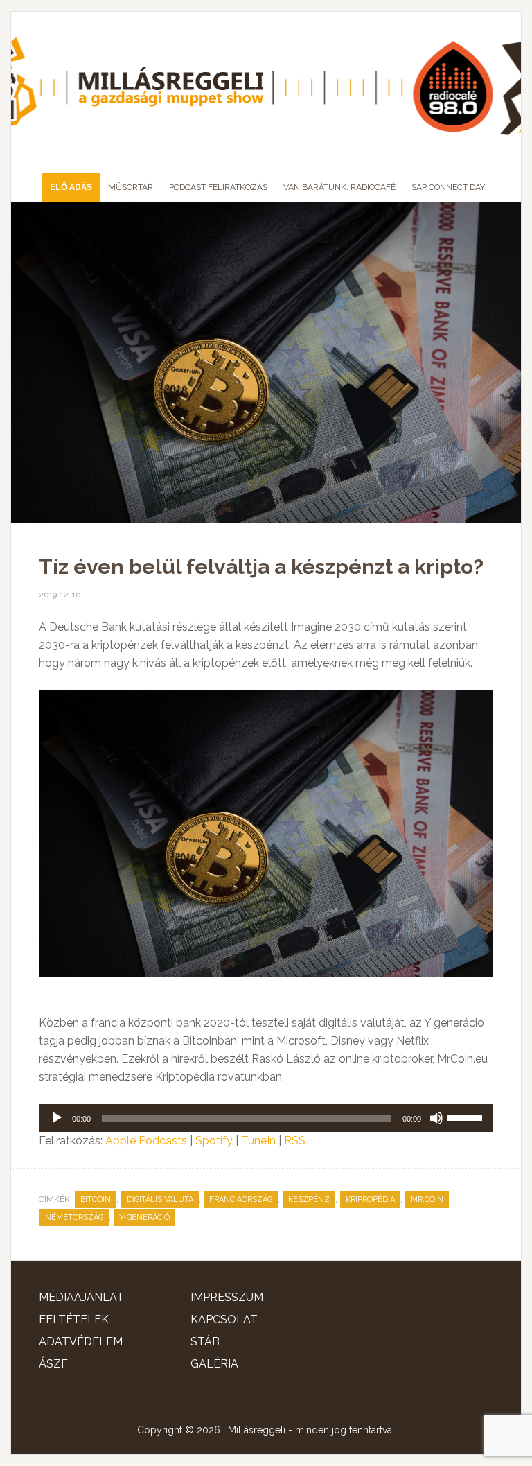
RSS (294, 1140)
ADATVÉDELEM (81, 1341)
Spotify (214, 1140)
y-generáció (144, 1217)
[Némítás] (436, 1118)
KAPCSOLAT (224, 1319)
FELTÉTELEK (74, 1319)
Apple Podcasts (146, 1140)
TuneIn (258, 1140)
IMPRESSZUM (226, 1297)
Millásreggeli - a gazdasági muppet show (265, 87)
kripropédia (370, 1199)
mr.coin (427, 1199)
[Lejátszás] (57, 1118)
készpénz (309, 1199)
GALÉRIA (214, 1363)
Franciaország (240, 1199)
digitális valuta (160, 1199)
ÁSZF (53, 1363)
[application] (266, 1118)
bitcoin (95, 1199)
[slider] (466, 1116)
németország (74, 1217)
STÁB (205, 1341)
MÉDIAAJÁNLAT (81, 1297)
